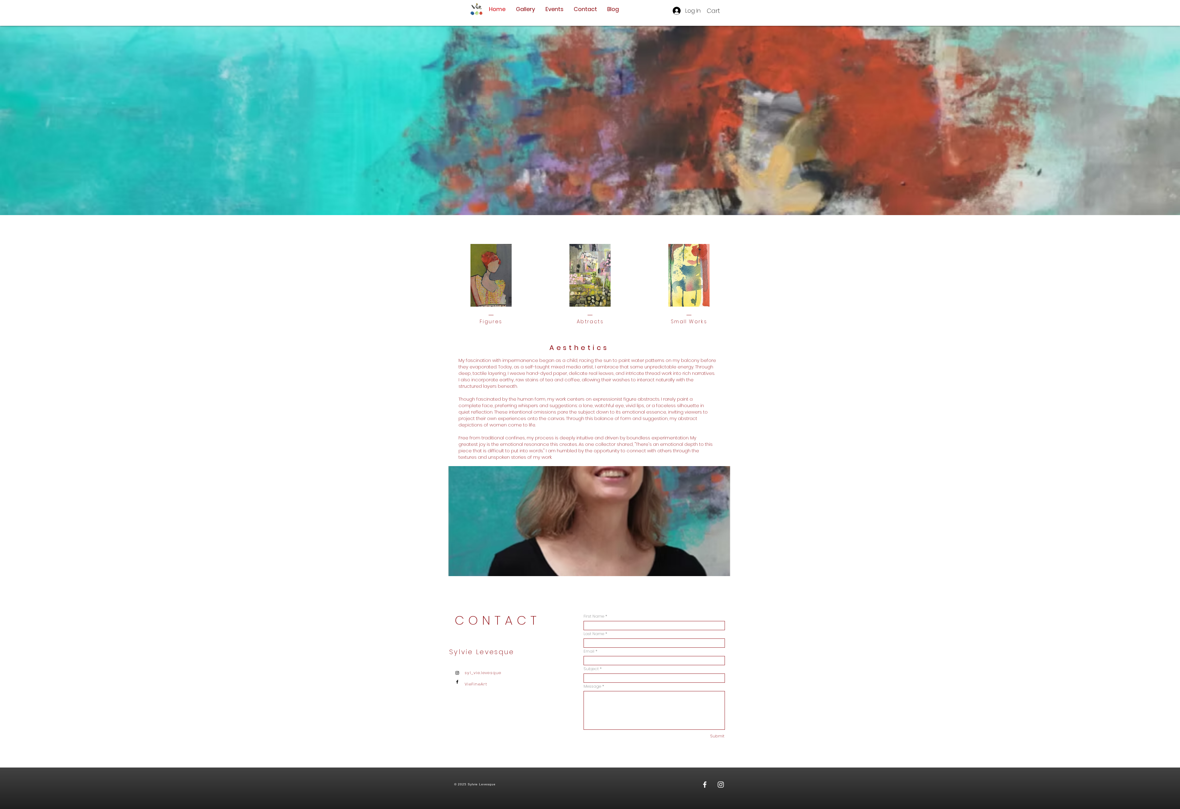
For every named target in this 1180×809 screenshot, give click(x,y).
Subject (591, 669)
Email (589, 651)
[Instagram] (457, 672)
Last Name (594, 634)
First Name (594, 616)
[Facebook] (457, 681)
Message (592, 686)
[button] (718, 10)
